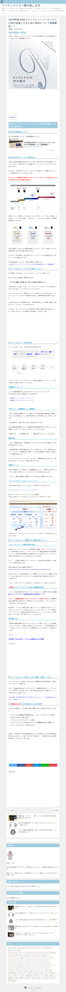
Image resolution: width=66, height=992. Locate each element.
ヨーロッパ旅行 (28, 970)
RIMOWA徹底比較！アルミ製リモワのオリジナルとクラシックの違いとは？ (36, 913)
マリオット (11, 970)
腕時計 (14, 980)
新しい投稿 (10, 810)
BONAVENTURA (47, 947)
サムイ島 (50, 958)
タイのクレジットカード (15, 963)
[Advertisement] (33, 100)
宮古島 (30, 973)
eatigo (10, 950)
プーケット (29, 965)
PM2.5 (46, 952)
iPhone (14, 952)
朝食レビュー (53, 975)
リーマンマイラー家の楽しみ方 (21, 5)
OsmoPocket (38, 952)
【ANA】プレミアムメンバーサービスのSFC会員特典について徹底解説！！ (33, 264)
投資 (16, 978)
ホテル (40, 968)
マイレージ (47, 968)
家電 (51, 970)
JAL (20, 952)
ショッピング (20, 960)
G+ (29, 765)
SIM (16, 955)
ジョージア (11, 960)
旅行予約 (53, 978)
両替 (9, 980)
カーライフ (11, 958)
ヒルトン (21, 965)
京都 (35, 973)
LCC (24, 952)
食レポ (10, 975)
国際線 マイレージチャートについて (22, 400)
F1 (15, 950)
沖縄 (46, 970)
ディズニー (27, 963)
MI (32, 952)
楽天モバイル (22, 973)
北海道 (33, 978)
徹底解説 (23, 32)
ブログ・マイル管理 (14, 968)
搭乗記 (21, 978)
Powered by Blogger (34, 988)
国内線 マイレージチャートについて (22, 398)
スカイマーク (29, 960)
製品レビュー (38, 975)
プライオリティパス (48, 965)
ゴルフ (45, 958)
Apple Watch (22, 947)
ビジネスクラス (12, 965)
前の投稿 (56, 810)
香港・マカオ (44, 973)
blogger (33, 947)
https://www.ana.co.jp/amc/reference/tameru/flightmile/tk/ (30, 569)
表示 (14, 117)
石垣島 (46, 975)
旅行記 (47, 978)
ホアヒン (23, 968)
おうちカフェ (36, 955)
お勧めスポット (46, 955)
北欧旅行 (27, 978)
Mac (28, 952)
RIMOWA (52, 952)
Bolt (39, 947)
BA (29, 947)
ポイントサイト (32, 968)
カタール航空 (20, 958)
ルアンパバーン (39, 970)
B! (37, 765)
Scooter (10, 955)
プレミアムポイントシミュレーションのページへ (24, 490)
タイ (48, 960)
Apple (15, 947)
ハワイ (34, 963)
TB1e (20, 955)
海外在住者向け (12, 973)
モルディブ (19, 970)
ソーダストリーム (40, 960)
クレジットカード (36, 958)
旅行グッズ (40, 978)
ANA (10, 32)
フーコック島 (37, 965)
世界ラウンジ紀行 (19, 975)
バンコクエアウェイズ (43, 963)
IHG (9, 952)
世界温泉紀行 (29, 975)
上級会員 (16, 32)
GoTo (19, 950)
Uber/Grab (27, 955)
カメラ (27, 958)
